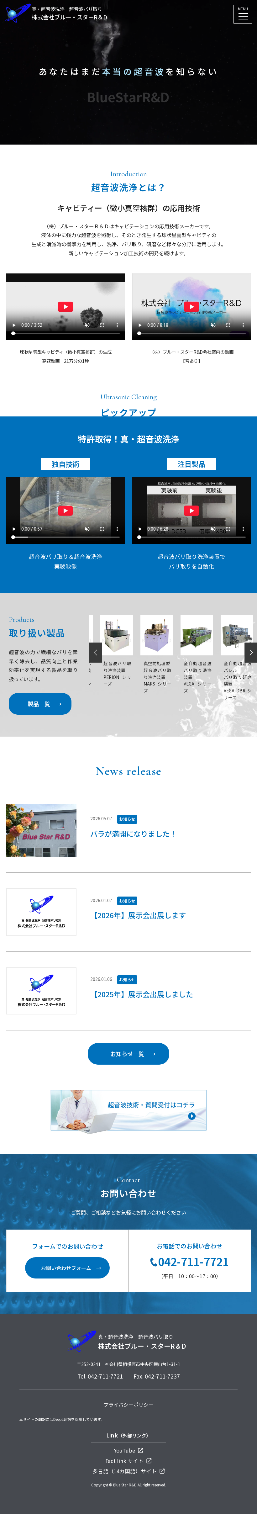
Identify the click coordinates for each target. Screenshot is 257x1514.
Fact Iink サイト (125, 1460)
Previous (96, 653)
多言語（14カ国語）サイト (125, 1471)
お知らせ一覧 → (132, 1054)
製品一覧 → (44, 704)
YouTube (125, 1450)
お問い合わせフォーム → (71, 1268)
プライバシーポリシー (128, 1404)
